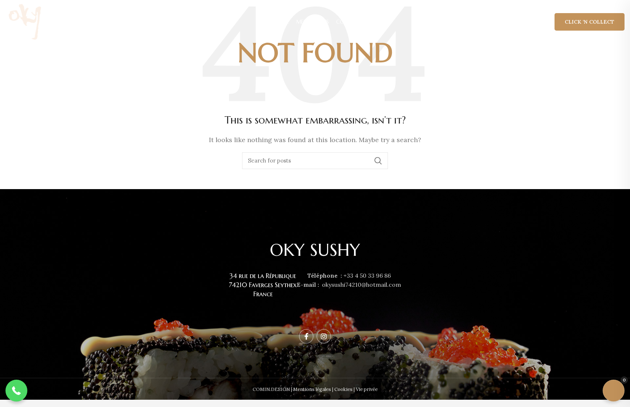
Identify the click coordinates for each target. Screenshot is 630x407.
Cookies (343, 389)
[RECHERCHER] (378, 160)
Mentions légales (312, 389)
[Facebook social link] (306, 336)
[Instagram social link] (323, 336)
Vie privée (367, 389)
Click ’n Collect (589, 22)
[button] (16, 391)
